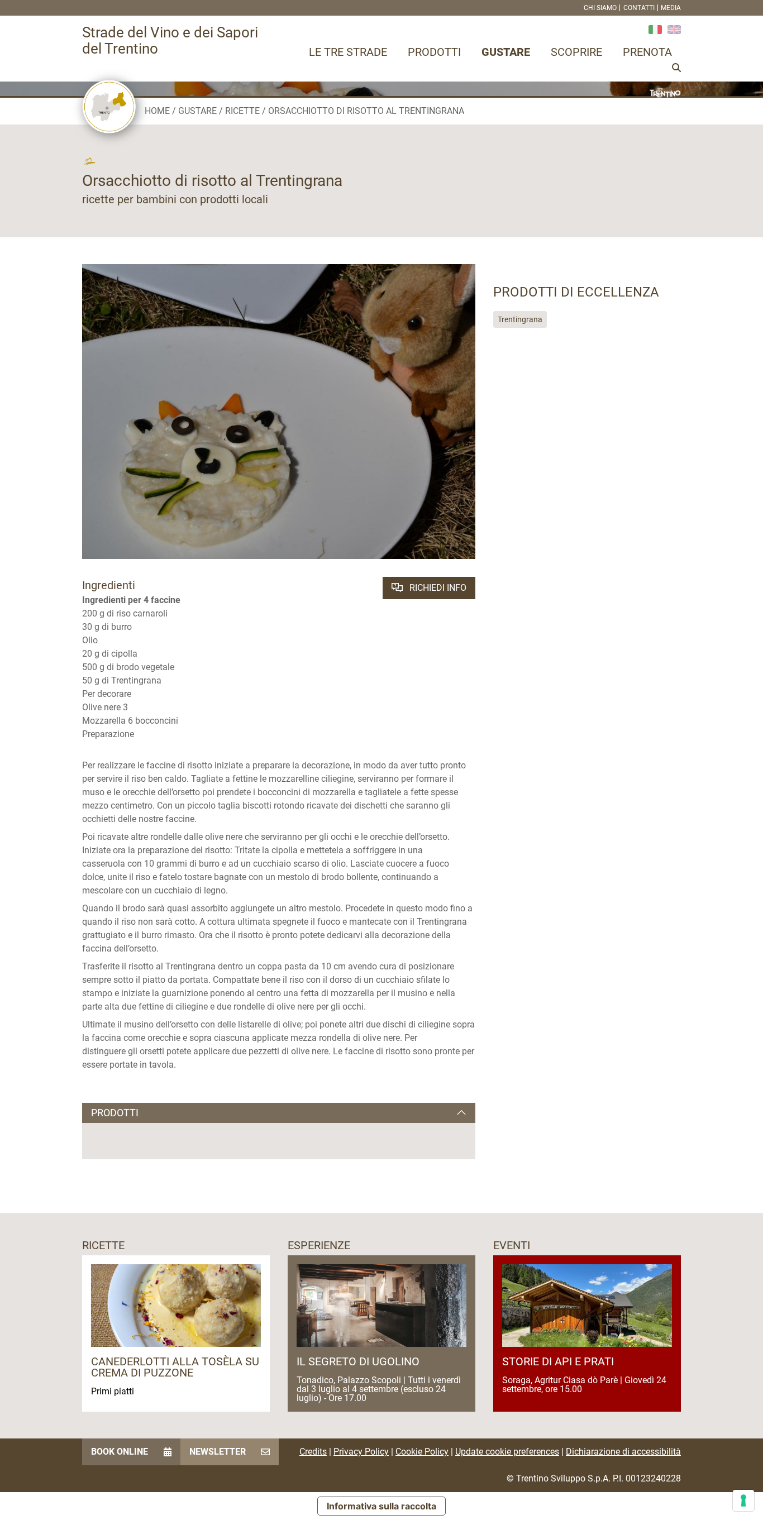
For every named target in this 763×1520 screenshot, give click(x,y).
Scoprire (576, 52)
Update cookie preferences (507, 1451)
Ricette (242, 111)
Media (671, 8)
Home (157, 111)
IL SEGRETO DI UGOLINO (358, 1361)
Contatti (639, 8)
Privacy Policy (361, 1451)
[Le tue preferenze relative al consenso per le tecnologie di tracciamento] (743, 1500)
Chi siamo (600, 8)
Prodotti (434, 52)
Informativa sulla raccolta (381, 1506)
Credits (313, 1451)
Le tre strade (348, 52)
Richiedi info (436, 587)
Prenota (647, 52)
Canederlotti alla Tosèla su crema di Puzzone (175, 1367)
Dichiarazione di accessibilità (623, 1451)
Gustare (505, 52)
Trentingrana (520, 319)
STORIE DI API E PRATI (558, 1361)
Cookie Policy (422, 1451)
